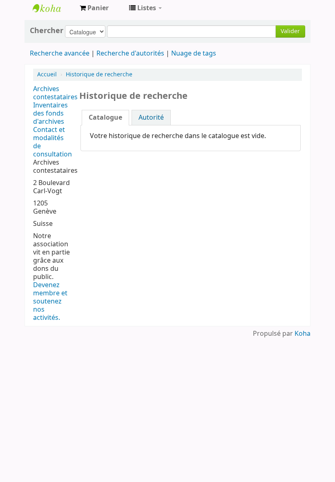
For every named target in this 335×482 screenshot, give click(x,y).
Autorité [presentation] (151, 118)
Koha (302, 334)
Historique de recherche (99, 74)
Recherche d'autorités (130, 53)
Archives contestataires (53, 8)
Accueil (47, 74)
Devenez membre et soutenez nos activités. (50, 301)
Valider (290, 31)
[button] (94, 8)
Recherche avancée (59, 53)
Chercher (46, 31)
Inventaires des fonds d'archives (50, 113)
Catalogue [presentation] (105, 118)
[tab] (105, 117)
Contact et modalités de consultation (52, 142)
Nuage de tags (193, 53)
